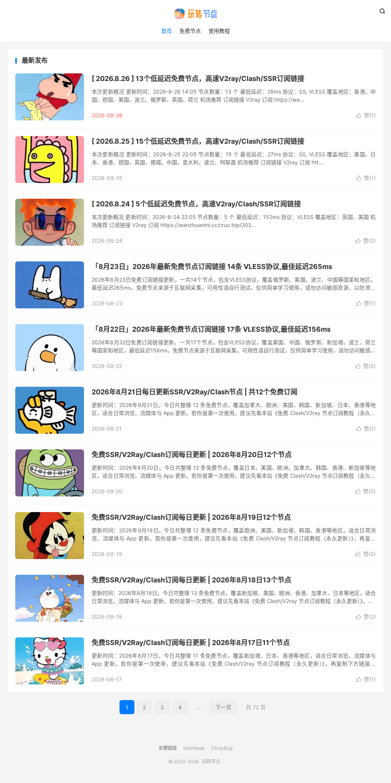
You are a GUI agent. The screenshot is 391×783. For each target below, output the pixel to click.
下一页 (223, 707)
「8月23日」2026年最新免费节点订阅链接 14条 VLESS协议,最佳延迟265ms (212, 267)
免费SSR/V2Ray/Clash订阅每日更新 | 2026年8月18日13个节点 (191, 580)
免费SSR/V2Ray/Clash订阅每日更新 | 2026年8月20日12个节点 (192, 455)
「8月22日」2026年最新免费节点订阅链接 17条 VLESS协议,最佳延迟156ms (211, 329)
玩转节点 (195, 14)
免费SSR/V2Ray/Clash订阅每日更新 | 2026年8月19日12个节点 (191, 517)
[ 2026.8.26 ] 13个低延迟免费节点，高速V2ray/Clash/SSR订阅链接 (198, 79)
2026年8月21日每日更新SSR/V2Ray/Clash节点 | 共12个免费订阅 (194, 392)
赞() (366, 115)
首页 (166, 31)
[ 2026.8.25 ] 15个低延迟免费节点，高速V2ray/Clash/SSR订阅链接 (198, 141)
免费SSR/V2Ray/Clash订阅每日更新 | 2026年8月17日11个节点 (191, 643)
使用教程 (219, 31)
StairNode (194, 748)
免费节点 (190, 31)
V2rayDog (222, 748)
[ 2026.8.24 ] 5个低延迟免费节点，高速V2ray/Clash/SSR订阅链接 (196, 204)
